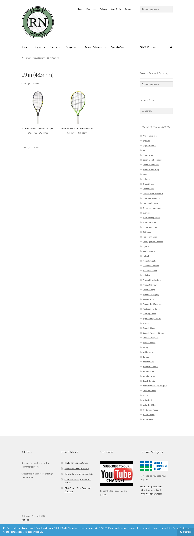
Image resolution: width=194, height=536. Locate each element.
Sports (53, 47)
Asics (145, 150)
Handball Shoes (150, 237)
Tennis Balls (148, 361)
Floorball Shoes (150, 222)
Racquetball (148, 299)
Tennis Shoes (149, 371)
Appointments (149, 145)
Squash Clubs (149, 328)
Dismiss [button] (187, 531)
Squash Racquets (150, 337)
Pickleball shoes (150, 270)
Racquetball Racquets (152, 304)
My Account (91, 9)
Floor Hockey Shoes (151, 217)
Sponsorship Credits (152, 318)
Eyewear (146, 213)
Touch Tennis (149, 381)
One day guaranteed (151, 490)
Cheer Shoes (148, 184)
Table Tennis (148, 352)
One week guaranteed (151, 493)
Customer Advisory (151, 198)
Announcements (150, 136)
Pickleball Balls (149, 261)
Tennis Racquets (150, 366)
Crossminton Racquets (153, 193)
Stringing (37, 47)
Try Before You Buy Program (155, 385)
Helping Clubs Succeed (153, 241)
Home (80, 9)
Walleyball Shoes (150, 410)
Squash (146, 323)
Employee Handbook (152, 208)
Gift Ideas (147, 232)
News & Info (116, 9)
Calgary (146, 179)
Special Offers (117, 47)
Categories (70, 47)
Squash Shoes (149, 342)
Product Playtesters (152, 280)
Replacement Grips (151, 309)
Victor (145, 395)
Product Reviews (150, 285)
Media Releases (149, 251)
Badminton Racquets (152, 160)
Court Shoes (148, 188)
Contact (128, 9)
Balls (145, 174)
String (145, 347)
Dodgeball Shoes (150, 203)
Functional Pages (150, 227)
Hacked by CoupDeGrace (76, 462)
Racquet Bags (149, 289)
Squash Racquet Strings (153, 333)
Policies (103, 9)
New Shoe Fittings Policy (76, 468)
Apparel (146, 140)
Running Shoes (149, 313)
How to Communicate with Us (78, 473)
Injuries (146, 246)
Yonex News (148, 419)
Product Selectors (93, 47)
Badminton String (151, 169)
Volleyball (147, 400)
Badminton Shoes (151, 164)
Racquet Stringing (151, 294)
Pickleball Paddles (151, 265)
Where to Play (149, 414)
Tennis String (149, 376)
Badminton (148, 155)
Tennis (146, 357)
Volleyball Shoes (150, 405)
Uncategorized (149, 390)
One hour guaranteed (151, 486)
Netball (146, 256)
